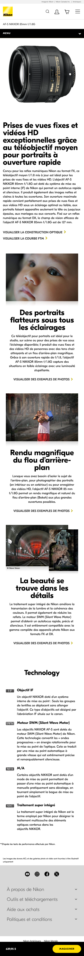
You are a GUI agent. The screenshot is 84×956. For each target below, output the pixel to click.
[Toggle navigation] (77, 11)
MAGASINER (66, 949)
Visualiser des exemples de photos (41, 379)
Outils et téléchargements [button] (32, 899)
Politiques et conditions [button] (29, 919)
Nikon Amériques (32, 941)
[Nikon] (8, 11)
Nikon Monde (51, 941)
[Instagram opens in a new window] (37, 874)
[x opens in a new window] (57, 874)
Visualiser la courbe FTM (23, 239)
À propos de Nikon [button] (25, 889)
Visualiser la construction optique (33, 232)
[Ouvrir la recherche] (47, 11)
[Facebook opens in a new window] (47, 874)
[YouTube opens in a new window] (27, 874)
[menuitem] (32, 941)
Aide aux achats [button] (23, 909)
